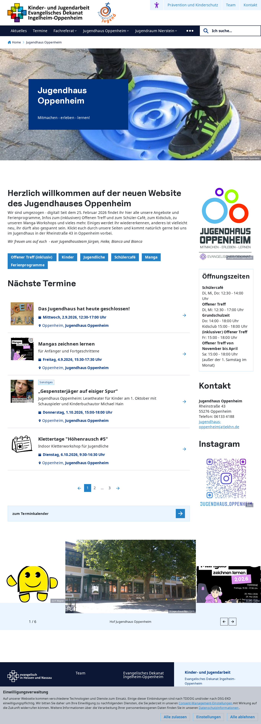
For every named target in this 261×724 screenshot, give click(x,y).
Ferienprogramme (28, 265)
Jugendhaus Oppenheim (104, 30)
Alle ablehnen (242, 716)
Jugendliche (94, 257)
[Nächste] (118, 488)
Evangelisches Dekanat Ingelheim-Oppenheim (143, 675)
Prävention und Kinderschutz (193, 4)
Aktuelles (19, 30)
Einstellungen (208, 716)
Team (231, 4)
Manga (151, 257)
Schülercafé (125, 257)
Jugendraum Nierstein (154, 30)
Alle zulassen (175, 716)
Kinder (68, 257)
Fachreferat (63, 30)
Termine (40, 30)
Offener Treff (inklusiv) (32, 257)
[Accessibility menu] (156, 5)
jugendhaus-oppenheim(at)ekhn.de (219, 424)
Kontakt (250, 4)
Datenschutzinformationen (219, 708)
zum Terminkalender (30, 513)
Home (16, 42)
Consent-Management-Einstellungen (206, 703)
